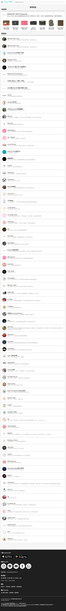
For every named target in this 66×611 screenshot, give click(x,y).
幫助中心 (3, 586)
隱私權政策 (19, 586)
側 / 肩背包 (16, 578)
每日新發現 (3, 578)
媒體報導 (16, 592)
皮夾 (20, 578)
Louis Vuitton (12, 580)
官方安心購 (9, 578)
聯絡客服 (8, 586)
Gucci (6, 580)
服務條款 (13, 586)
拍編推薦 (11, 592)
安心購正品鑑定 (4, 592)
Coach (2, 580)
